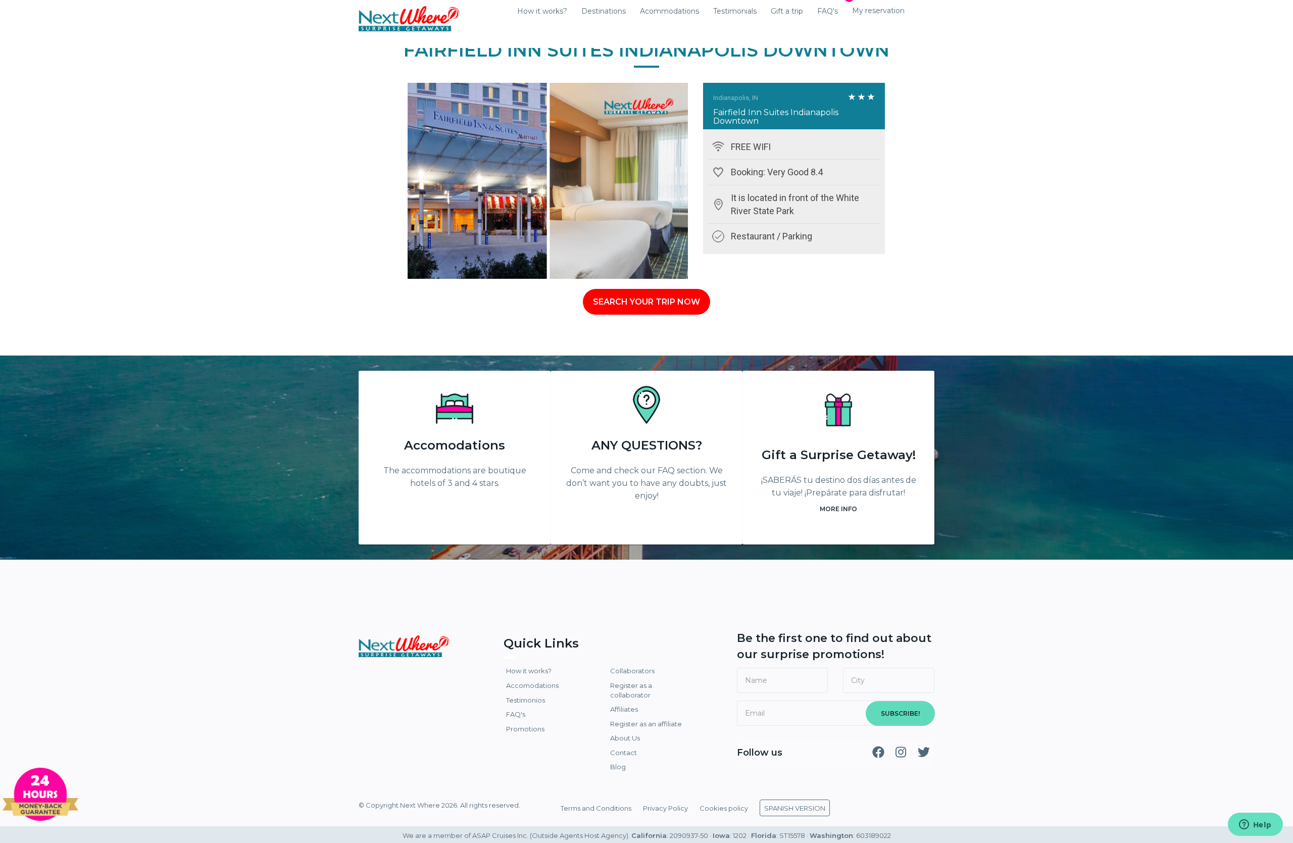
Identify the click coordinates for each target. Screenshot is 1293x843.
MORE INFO (838, 509)
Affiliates (624, 709)
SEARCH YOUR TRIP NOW (646, 302)
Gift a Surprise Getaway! (839, 455)
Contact (623, 753)
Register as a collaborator (631, 690)
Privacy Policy (665, 808)
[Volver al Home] (409, 12)
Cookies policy (724, 808)
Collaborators (632, 671)
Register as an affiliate (646, 724)
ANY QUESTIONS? (646, 445)
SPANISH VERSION (794, 808)
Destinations (603, 11)
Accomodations (454, 445)
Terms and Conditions (596, 808)
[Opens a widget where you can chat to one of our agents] (1255, 825)
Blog (618, 767)
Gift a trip (787, 11)
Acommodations (669, 11)
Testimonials (735, 11)
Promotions (525, 729)
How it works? (542, 11)
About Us (625, 738)
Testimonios (525, 700)
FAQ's (827, 11)
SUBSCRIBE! (900, 713)
